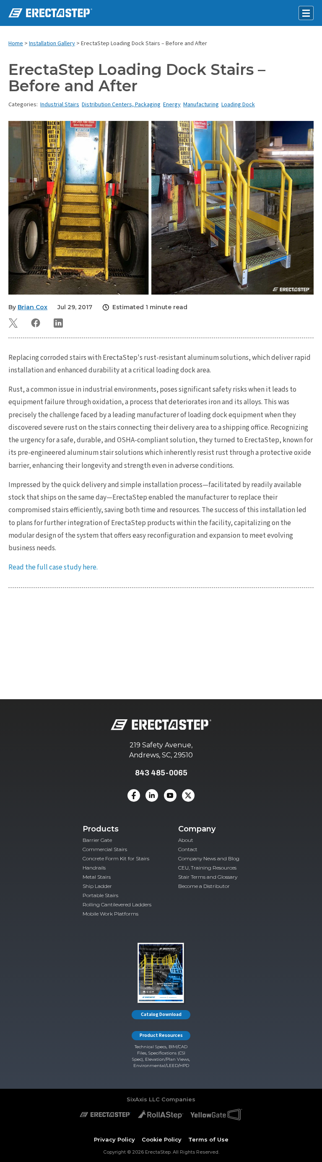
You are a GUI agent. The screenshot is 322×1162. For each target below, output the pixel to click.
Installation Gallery (52, 43)
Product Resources (161, 1035)
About (185, 840)
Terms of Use (208, 1139)
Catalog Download (161, 1014)
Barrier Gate (97, 840)
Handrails (94, 867)
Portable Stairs (100, 895)
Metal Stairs (97, 877)
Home (15, 43)
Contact (187, 849)
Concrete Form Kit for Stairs (116, 858)
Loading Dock (238, 104)
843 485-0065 (161, 772)
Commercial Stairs (105, 849)
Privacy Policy (114, 1139)
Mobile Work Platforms (110, 914)
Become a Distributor (204, 886)
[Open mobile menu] (306, 13)
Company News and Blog (208, 858)
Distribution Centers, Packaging (121, 104)
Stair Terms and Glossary (207, 877)
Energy (172, 104)
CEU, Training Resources (207, 867)
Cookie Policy (162, 1139)
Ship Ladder (97, 886)
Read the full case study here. (53, 567)
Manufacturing (201, 104)
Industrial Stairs (59, 104)
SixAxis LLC (143, 1099)
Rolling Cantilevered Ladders (117, 904)
